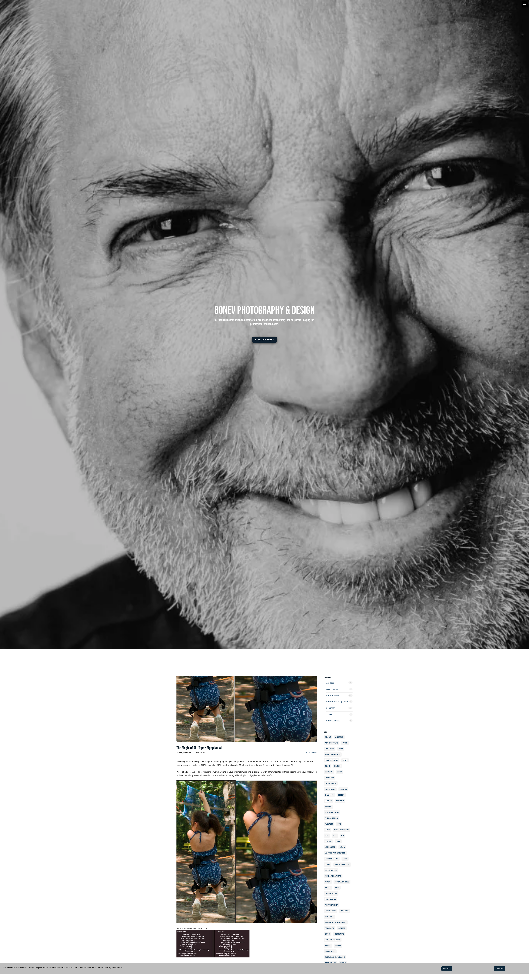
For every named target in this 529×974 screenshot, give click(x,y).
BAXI (341, 749)
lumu (327, 864)
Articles (330, 683)
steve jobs (330, 951)
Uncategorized (333, 721)
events (328, 801)
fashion (340, 801)
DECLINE (500, 969)
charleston (330, 783)
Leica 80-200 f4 (331, 859)
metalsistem (331, 870)
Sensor (341, 928)
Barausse (329, 749)
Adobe (328, 737)
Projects (330, 708)
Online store (331, 893)
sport (328, 945)
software (339, 934)
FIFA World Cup (332, 812)
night (327, 888)
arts (345, 743)
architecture (331, 743)
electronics (332, 689)
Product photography (335, 922)
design (341, 795)
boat (345, 760)
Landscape (330, 847)
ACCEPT (446, 969)
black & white (331, 760)
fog (339, 824)
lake (338, 841)
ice (342, 835)
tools (343, 963)
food (327, 830)
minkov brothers (333, 876)
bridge (337, 766)
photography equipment (337, 702)
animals (339, 737)
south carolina (332, 940)
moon (327, 882)
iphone (328, 841)
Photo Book (330, 899)
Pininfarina (330, 911)
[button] (264, 340)
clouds (343, 789)
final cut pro (331, 818)
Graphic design (341, 830)
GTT (335, 835)
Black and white (332, 754)
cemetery (329, 778)
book (327, 766)
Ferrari (328, 807)
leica (342, 847)
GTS (326, 835)
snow (327, 934)
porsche (345, 911)
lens (345, 859)
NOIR (337, 888)
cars (339, 772)
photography (310, 753)
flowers (329, 824)
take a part (330, 963)
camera (328, 772)
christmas (330, 789)
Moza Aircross (342, 882)
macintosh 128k (342, 864)
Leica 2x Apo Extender (335, 853)
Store (329, 714)
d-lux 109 (329, 795)
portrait (329, 917)
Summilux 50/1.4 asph (335, 957)
